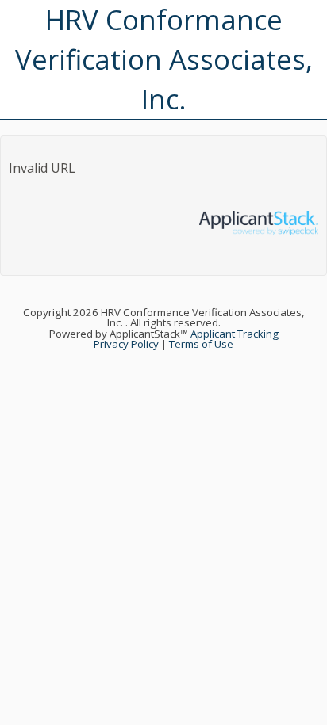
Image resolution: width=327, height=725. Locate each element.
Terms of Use (201, 344)
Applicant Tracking (234, 333)
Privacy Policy (126, 344)
